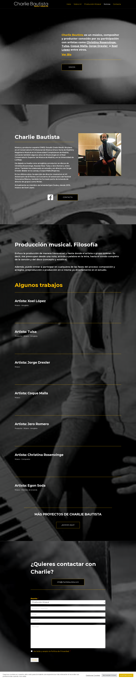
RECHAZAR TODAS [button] (109, 675)
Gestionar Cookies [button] (93, 675)
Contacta (117, 4)
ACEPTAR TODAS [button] (126, 675)
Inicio (69, 4)
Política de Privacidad (60, 651)
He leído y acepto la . (52, 651)
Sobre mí (77, 4)
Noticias (107, 4)
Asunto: (35, 599)
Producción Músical (92, 4)
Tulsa (65, 45)
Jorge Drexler (98, 45)
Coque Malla (79, 45)
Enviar (34, 660)
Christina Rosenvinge (101, 42)
